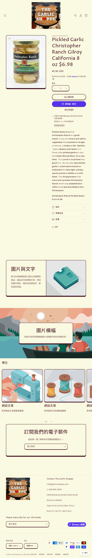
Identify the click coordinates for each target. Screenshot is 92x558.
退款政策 (42, 554)
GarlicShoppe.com (17, 554)
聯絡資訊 (66, 554)
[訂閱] (64, 447)
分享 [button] (56, 227)
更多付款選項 (69, 110)
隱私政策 (50, 554)
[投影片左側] (40, 421)
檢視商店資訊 (59, 125)
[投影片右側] (51, 421)
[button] (5, 15)
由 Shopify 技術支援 (30, 554)
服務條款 (58, 554)
